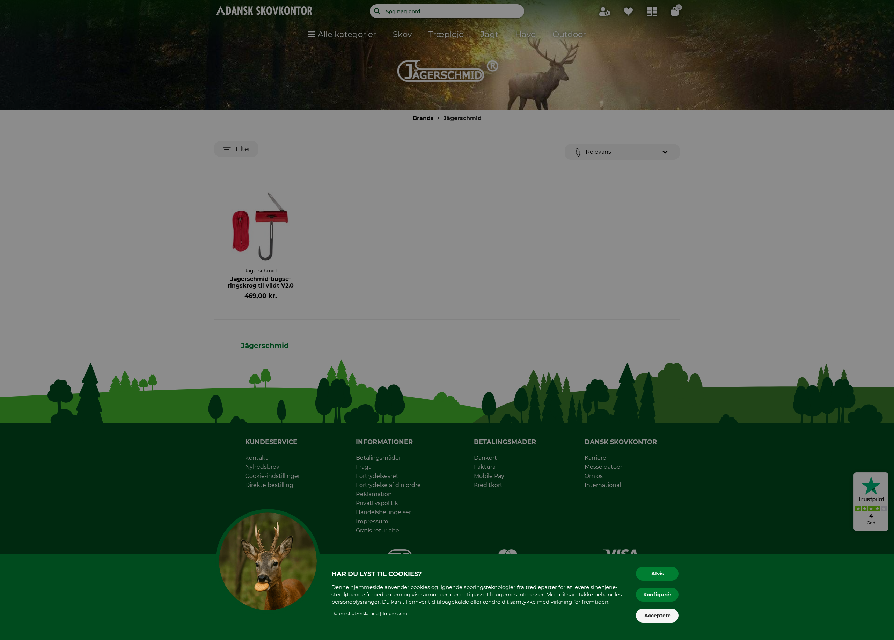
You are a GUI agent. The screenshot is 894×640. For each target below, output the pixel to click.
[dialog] (447, 320)
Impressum (395, 613)
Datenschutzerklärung (355, 613)
